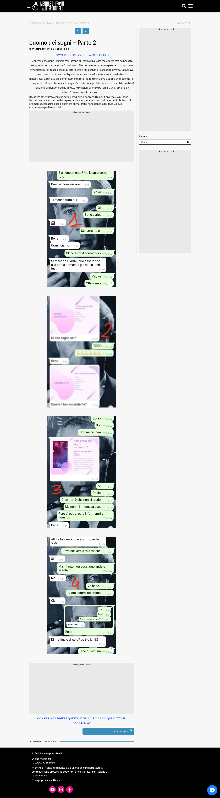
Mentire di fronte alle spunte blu (50, 48)
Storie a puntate (41, 23)
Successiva (121, 731)
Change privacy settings (46, 780)
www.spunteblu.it (51, 753)
